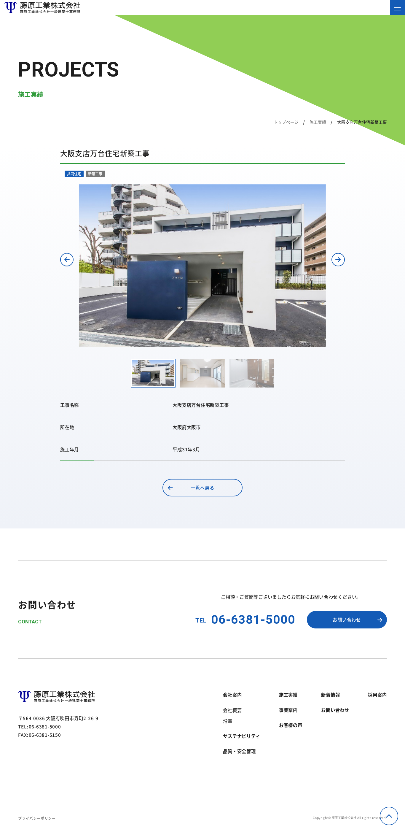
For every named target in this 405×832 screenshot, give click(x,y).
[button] (67, 259)
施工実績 (318, 122)
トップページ (286, 122)
